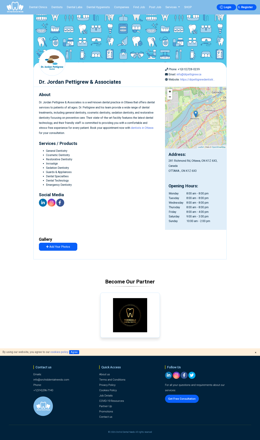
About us (104, 374)
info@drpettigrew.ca (189, 74)
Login (227, 7)
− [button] (170, 97)
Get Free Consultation (182, 398)
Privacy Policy (107, 385)
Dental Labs (74, 7)
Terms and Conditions (112, 379)
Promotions (106, 411)
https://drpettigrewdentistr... (197, 79)
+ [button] (170, 91)
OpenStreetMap (219, 146)
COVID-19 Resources (111, 400)
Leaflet (201, 146)
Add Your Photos (59, 246)
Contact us (105, 416)
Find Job (139, 7)
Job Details (106, 395)
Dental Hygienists (98, 7)
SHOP (188, 7)
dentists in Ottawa (142, 128)
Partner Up (105, 406)
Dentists (57, 7)
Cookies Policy (108, 390)
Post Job (155, 7)
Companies (121, 7)
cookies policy (59, 352)
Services (171, 7)
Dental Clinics (38, 7)
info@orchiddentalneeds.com (51, 379)
